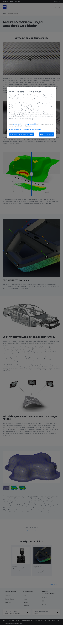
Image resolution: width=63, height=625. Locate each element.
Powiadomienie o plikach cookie (19, 129)
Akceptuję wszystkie (46, 134)
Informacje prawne (35, 129)
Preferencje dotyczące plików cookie (21, 134)
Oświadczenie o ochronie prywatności (24, 124)
